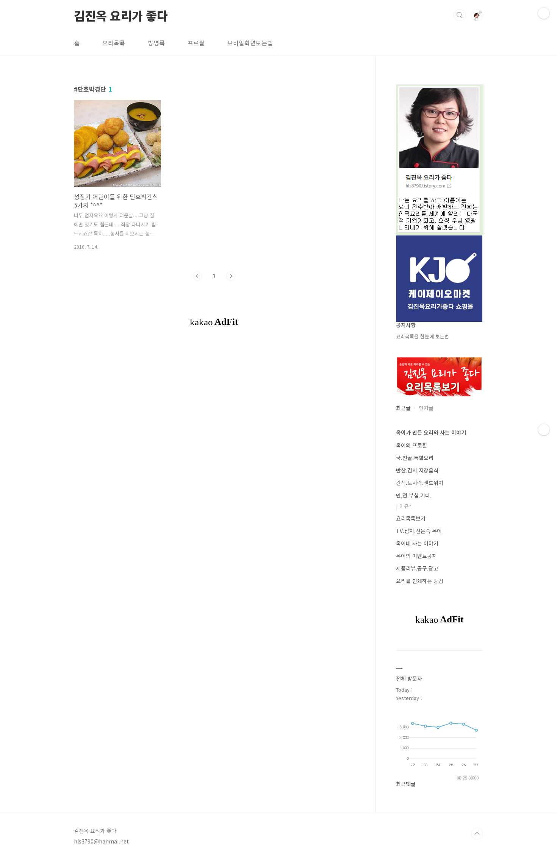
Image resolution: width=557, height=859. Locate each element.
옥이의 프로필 (411, 445)
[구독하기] (543, 429)
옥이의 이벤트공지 (416, 556)
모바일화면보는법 (250, 42)
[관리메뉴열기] (543, 13)
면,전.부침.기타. (414, 495)
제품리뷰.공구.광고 (417, 568)
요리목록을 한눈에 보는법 (422, 336)
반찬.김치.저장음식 (417, 470)
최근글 (403, 408)
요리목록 (113, 42)
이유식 (406, 506)
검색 (459, 15)
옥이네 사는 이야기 (417, 543)
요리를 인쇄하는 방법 (419, 581)
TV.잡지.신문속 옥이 (419, 531)
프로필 (196, 42)
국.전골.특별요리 (414, 457)
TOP (477, 834)
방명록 (156, 42)
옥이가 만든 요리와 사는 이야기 (431, 432)
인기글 (426, 408)
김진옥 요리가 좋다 (121, 15)
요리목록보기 (411, 518)
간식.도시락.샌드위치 (419, 482)
